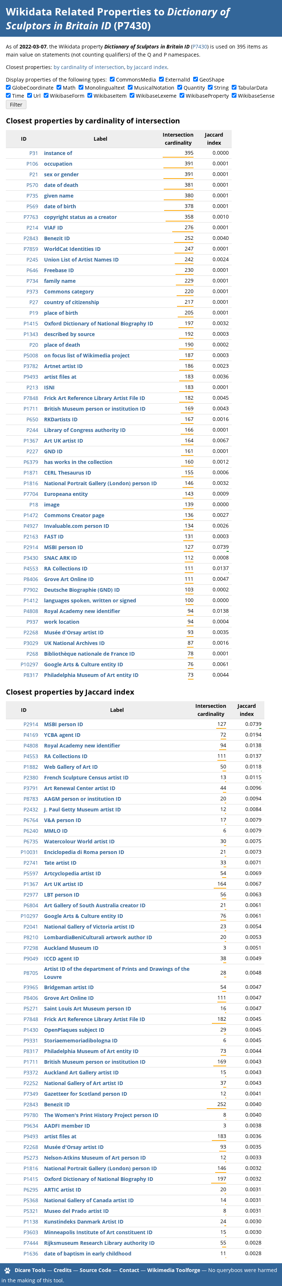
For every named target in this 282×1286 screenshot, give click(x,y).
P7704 (31, 493)
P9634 (31, 1125)
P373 (32, 291)
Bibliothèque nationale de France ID (89, 653)
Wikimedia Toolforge (173, 1270)
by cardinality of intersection (89, 67)
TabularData (253, 87)
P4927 (31, 525)
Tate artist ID (60, 862)
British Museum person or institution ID (94, 408)
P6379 (31, 461)
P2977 (31, 894)
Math (69, 87)
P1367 (31, 440)
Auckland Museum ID (71, 947)
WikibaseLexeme (156, 95)
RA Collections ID (65, 568)
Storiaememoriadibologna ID (81, 1040)
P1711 (31, 408)
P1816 (31, 483)
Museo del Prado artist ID (76, 1210)
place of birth (61, 312)
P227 (32, 451)
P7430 (199, 46)
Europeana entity (66, 493)
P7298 (31, 947)
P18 (33, 504)
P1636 (31, 1253)
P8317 (31, 674)
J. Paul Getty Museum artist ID (82, 809)
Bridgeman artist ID (69, 987)
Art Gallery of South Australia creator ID (94, 905)
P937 (32, 621)
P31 (33, 153)
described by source (69, 334)
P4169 (31, 734)
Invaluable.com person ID (76, 525)
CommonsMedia (136, 79)
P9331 (31, 1040)
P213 (32, 387)
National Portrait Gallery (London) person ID (100, 483)
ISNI (49, 387)
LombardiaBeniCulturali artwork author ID (98, 937)
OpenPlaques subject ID (74, 1029)
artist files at (60, 376)
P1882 (31, 766)
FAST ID (54, 536)
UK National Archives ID (74, 643)
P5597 (31, 873)
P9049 (31, 958)
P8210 (31, 937)
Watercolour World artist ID (79, 841)
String (221, 87)
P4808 (31, 611)
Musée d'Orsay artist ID (74, 632)
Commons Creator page (74, 515)
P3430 (31, 557)
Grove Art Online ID (69, 579)
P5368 (31, 1200)
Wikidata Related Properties (78, 11)
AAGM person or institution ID (82, 798)
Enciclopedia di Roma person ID (84, 852)
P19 (33, 312)
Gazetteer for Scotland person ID (85, 1093)
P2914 (31, 547)
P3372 (31, 1072)
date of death (61, 184)
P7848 (31, 398)
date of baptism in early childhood (87, 1253)
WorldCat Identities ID (72, 248)
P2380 (31, 777)
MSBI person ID (63, 547)
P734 (32, 280)
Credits (63, 1270)
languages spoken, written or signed (90, 600)
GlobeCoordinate (33, 87)
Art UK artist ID (63, 440)
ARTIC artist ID (62, 1189)
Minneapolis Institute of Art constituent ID (98, 1232)
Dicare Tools (30, 1270)
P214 (32, 227)
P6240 (31, 830)
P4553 (31, 568)
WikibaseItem (110, 95)
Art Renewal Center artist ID (79, 788)
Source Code (95, 1270)
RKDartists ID (60, 419)
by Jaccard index (147, 67)
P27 (33, 302)
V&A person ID (62, 820)
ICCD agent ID (61, 958)
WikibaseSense (256, 95)
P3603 (31, 1232)
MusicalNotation (154, 87)
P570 (32, 184)
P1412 (31, 600)
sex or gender (61, 174)
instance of (58, 153)
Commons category (69, 291)
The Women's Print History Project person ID (101, 1115)
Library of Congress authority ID (85, 429)
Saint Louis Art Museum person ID (87, 1008)
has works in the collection (78, 461)
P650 (32, 419)
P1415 (31, 323)
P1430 (31, 1029)
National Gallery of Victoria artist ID (89, 926)
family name (60, 280)
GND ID (53, 451)
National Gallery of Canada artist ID (89, 1200)
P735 (32, 195)
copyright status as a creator (80, 216)
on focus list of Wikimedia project (87, 355)
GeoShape (211, 79)
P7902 (31, 589)
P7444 (31, 1242)
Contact (129, 1270)
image (51, 504)
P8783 (31, 798)
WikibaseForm (67, 95)
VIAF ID (53, 227)
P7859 (31, 248)
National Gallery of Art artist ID (83, 1083)
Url (37, 95)
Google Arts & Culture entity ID (83, 664)
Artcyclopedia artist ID (72, 873)
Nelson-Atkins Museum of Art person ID (95, 1157)
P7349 (31, 1093)
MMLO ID (56, 830)
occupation (58, 163)
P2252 (31, 1083)
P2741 (31, 862)
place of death (62, 344)
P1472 (31, 515)
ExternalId (177, 79)
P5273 (31, 1157)
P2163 (31, 536)
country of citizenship (71, 302)
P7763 (31, 216)
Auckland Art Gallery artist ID (81, 1072)
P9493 (31, 376)
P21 (33, 174)
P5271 (31, 1008)
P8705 (31, 972)
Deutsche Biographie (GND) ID (82, 589)
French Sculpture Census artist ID (86, 777)
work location (61, 621)
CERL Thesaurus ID (67, 472)
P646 (32, 270)
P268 (32, 653)
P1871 (31, 472)
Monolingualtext (105, 87)
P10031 (29, 852)
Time (18, 95)
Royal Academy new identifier (82, 611)
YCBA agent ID (62, 734)
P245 (32, 259)
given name (58, 195)
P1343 (31, 334)
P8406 (31, 579)
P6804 (31, 905)
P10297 (29, 664)
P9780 (31, 1115)
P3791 (31, 788)
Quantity (194, 87)
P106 (32, 163)
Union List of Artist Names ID (81, 259)
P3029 (31, 643)
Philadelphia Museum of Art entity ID (91, 674)
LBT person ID (61, 894)
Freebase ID (59, 270)
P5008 (31, 355)
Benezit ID (57, 238)
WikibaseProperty (207, 95)
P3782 (31, 366)
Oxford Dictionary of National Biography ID (98, 323)
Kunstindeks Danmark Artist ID (83, 1221)
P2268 (31, 632)
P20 (33, 344)
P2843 (31, 238)
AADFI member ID (67, 1125)
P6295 (31, 1189)
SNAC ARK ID (60, 557)
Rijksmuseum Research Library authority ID (99, 1242)
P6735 (31, 841)
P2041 (31, 926)
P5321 (31, 1210)
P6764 (31, 820)
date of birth (60, 206)
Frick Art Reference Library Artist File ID (94, 398)
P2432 (31, 809)
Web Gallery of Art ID (71, 766)
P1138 (31, 1221)
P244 (32, 429)
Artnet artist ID (63, 366)
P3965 (31, 987)
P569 (32, 206)
